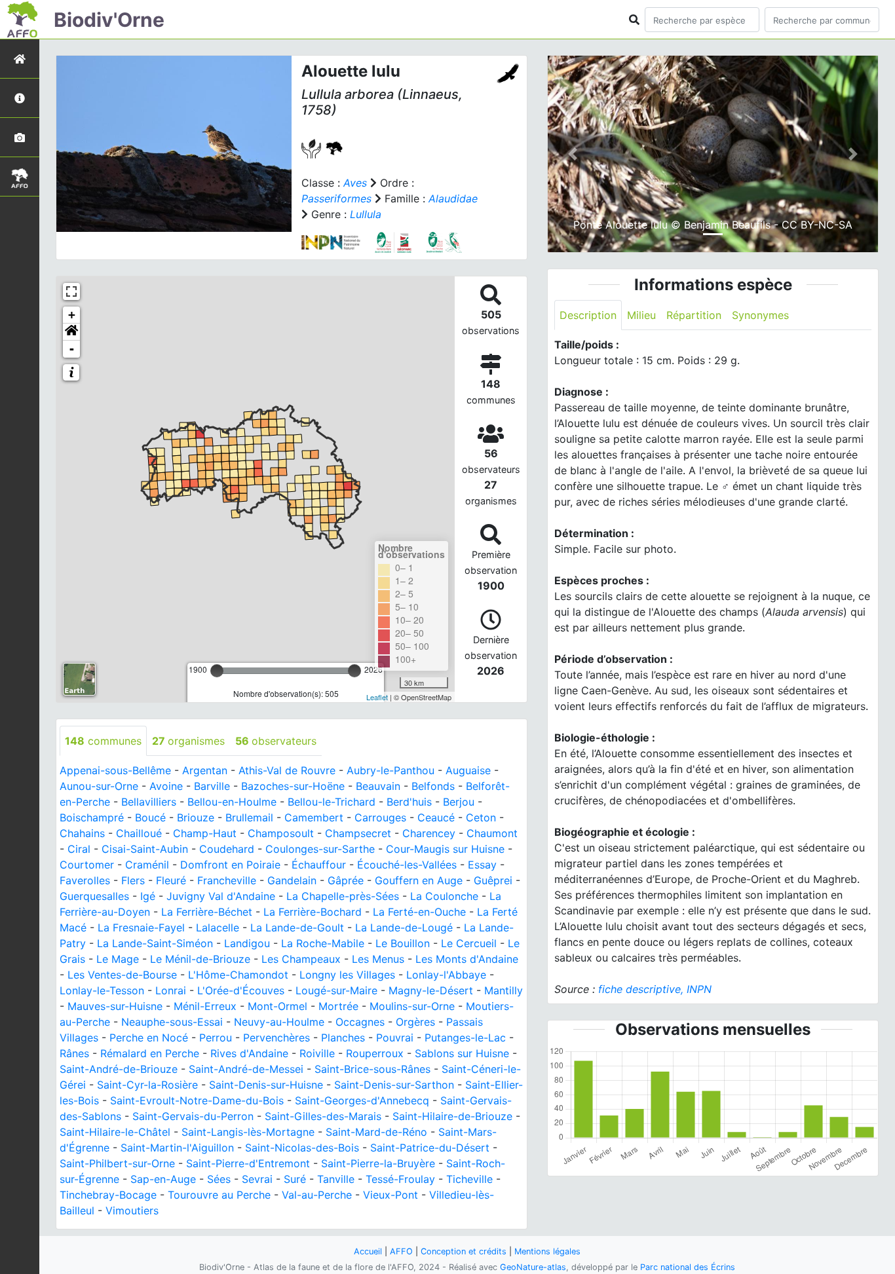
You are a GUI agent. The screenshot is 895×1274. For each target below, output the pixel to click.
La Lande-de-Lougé (404, 927)
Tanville (335, 1179)
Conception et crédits (463, 1251)
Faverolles (85, 880)
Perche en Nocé (148, 1037)
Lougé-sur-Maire (336, 990)
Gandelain (291, 880)
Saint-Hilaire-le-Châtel (115, 1131)
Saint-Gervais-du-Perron (193, 1116)
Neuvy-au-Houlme (279, 1021)
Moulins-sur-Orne (412, 1006)
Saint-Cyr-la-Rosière (147, 1084)
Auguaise (468, 770)
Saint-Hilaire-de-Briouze (452, 1116)
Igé (147, 896)
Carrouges (380, 817)
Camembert (313, 817)
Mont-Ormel (277, 1006)
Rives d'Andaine (249, 1053)
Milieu (641, 315)
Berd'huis (409, 801)
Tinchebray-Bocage (108, 1194)
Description (588, 315)
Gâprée (346, 880)
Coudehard (226, 848)
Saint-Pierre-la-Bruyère (378, 1163)
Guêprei (493, 880)
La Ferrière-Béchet (206, 911)
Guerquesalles (94, 896)
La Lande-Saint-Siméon (155, 943)
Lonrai (170, 990)
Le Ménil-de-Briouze (200, 958)
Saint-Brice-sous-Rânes (372, 1069)
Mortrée (338, 1006)
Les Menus (378, 958)
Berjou (458, 801)
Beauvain (378, 786)
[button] (71, 332)
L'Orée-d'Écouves (240, 990)
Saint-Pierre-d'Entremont (248, 1163)
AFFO (401, 1251)
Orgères (415, 1021)
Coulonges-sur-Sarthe (320, 848)
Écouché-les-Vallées (407, 864)
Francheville (226, 880)
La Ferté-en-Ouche (419, 911)
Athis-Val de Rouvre (286, 770)
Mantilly (503, 990)
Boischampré (92, 817)
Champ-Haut (205, 833)
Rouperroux (375, 1053)
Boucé (150, 817)
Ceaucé (436, 817)
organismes (188, 740)
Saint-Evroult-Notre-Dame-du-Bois (197, 1100)
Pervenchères (276, 1037)
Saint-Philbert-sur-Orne (117, 1163)
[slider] (216, 670)
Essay (482, 864)
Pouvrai (394, 1037)
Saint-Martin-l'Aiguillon (177, 1147)
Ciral (78, 848)
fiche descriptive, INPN (655, 989)
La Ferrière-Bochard (312, 911)
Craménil (147, 864)
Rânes (74, 1053)
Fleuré (171, 880)
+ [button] (71, 315)
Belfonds (433, 786)
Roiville (317, 1053)
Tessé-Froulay (400, 1179)
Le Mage (117, 958)
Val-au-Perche (317, 1194)
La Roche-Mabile (322, 943)
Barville (212, 786)
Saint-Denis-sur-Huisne (266, 1084)
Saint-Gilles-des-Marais (323, 1116)
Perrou (215, 1037)
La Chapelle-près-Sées (342, 896)
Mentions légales (547, 1251)
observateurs (275, 740)
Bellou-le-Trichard (331, 801)
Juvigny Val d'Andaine (220, 896)
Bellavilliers (148, 801)
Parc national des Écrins (687, 1267)
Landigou (247, 943)
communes (103, 740)
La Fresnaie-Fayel (141, 927)
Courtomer (87, 864)
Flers (133, 880)
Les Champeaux (301, 958)
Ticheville (469, 1179)
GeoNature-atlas (533, 1267)
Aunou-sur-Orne (99, 786)
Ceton (481, 817)
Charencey (428, 833)
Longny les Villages (347, 974)
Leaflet (377, 697)
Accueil (368, 1251)
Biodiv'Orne (109, 19)
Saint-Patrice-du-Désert (429, 1147)
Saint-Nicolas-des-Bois (302, 1147)
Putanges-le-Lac (465, 1037)
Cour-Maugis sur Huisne (445, 848)
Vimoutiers (132, 1210)
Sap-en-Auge (163, 1179)
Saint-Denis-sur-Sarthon (394, 1084)
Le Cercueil (469, 943)
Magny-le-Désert (431, 990)
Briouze (195, 817)
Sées (219, 1179)
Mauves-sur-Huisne (114, 1006)
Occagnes (360, 1021)
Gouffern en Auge (419, 880)
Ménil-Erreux (205, 1006)
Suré (295, 1179)
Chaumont (492, 833)
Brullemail (249, 817)
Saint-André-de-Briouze (119, 1069)
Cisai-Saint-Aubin (145, 848)
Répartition (693, 315)
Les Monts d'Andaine (466, 958)
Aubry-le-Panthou (390, 770)
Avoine (166, 786)
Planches (343, 1037)
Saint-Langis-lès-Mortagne (247, 1131)
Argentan (204, 770)
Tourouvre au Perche (219, 1194)
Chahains (82, 833)
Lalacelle (217, 927)
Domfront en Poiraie (230, 864)
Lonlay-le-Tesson (102, 990)
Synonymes (760, 315)
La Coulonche (444, 896)
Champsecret (358, 833)
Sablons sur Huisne (462, 1053)
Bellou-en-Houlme (231, 801)
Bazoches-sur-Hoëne (293, 786)
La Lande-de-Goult (297, 927)
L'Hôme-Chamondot (238, 974)
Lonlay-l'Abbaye (446, 974)
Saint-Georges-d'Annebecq (362, 1100)
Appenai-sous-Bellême (115, 770)
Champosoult (281, 833)
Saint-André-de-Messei (246, 1069)
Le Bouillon (402, 943)
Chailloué (139, 833)
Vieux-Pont (390, 1194)
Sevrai (257, 1179)
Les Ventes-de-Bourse (122, 974)
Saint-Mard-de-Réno (376, 1131)
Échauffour (319, 864)
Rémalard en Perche (149, 1053)
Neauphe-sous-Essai (172, 1021)
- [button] (71, 349)
